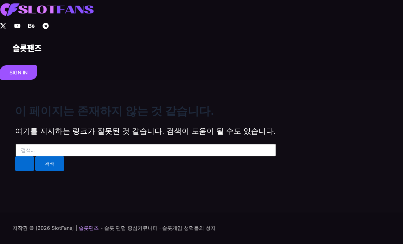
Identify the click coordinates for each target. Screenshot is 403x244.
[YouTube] (17, 27)
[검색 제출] (24, 163)
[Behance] (31, 27)
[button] (18, 72)
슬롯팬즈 (27, 47)
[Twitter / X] (3, 27)
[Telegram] (46, 27)
